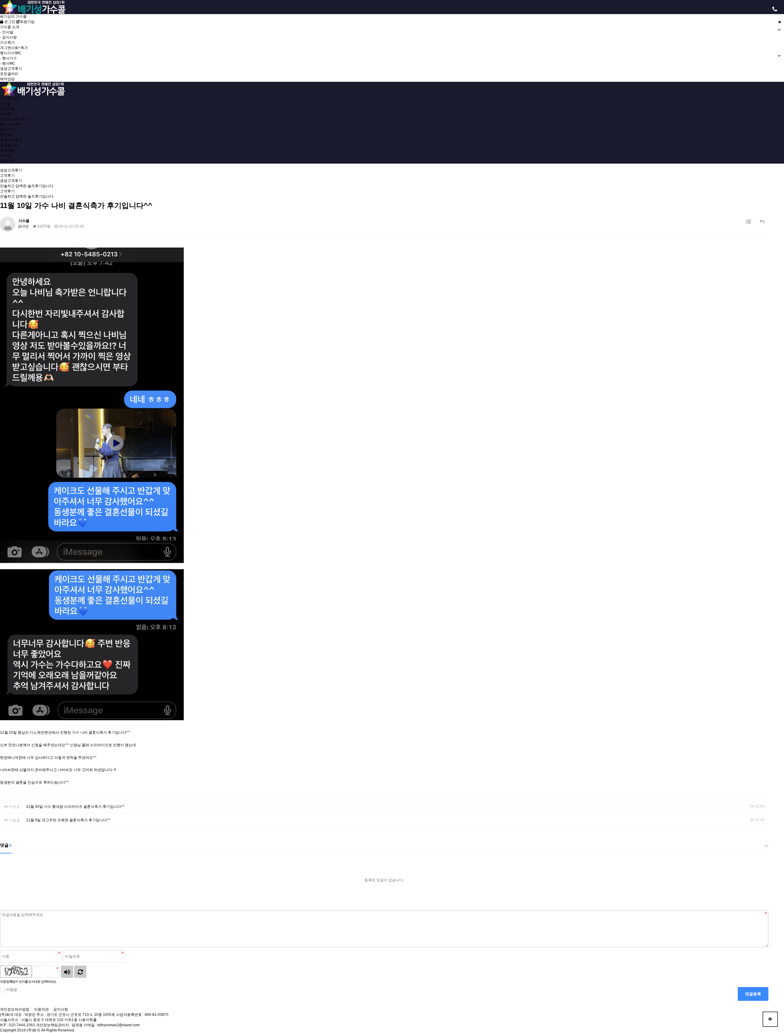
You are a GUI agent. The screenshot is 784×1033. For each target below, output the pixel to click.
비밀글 (11, 989)
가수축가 (7, 42)
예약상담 (7, 79)
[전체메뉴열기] (9, 9)
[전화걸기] (775, 9)
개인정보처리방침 (14, 1009)
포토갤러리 (9, 74)
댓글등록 (753, 994)
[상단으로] (770, 1019)
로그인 (9, 22)
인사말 (5, 103)
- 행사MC (7, 63)
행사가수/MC (10, 124)
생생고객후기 (11, 68)
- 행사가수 (8, 58)
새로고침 (80, 972)
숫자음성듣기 (67, 972)
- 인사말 (6, 32)
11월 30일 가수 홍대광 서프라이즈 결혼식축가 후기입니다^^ (75, 806)
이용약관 (41, 1009)
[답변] (762, 222)
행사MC (6, 135)
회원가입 (27, 22)
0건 (25, 226)
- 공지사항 (8, 37)
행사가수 (7, 129)
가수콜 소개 (9, 98)
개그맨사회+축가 (14, 48)
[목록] (748, 222)
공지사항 (7, 109)
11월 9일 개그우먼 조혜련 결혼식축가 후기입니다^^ (68, 820)
